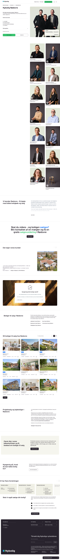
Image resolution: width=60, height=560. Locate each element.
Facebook (5, 25)
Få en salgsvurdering (35, 513)
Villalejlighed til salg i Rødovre (35, 325)
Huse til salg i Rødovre (46, 321)
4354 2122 (46, 488)
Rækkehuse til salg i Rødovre (35, 323)
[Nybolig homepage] (9, 551)
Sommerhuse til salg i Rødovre (47, 323)
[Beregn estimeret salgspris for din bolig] (42, 300)
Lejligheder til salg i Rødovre (35, 321)
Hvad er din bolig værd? (48, 557)
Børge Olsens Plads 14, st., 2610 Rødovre (12, 491)
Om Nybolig (33, 521)
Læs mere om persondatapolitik (44, 551)
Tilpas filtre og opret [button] (34, 448)
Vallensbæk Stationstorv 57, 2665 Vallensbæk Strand (48, 492)
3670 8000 (5, 21)
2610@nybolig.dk (7, 22)
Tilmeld (55, 542)
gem (19, 351)
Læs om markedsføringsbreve (53, 551)
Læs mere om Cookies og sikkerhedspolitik (34, 551)
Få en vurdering (30, 236)
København (12, 5)
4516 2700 (28, 488)
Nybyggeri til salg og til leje (36, 425)
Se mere (5, 397)
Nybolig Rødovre (18, 5)
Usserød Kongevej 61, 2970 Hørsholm (30, 492)
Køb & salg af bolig (48, 524)
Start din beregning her (33, 469)
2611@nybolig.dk (11, 488)
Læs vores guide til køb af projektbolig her (42, 420)
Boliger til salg (48, 521)
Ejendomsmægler (5, 5)
